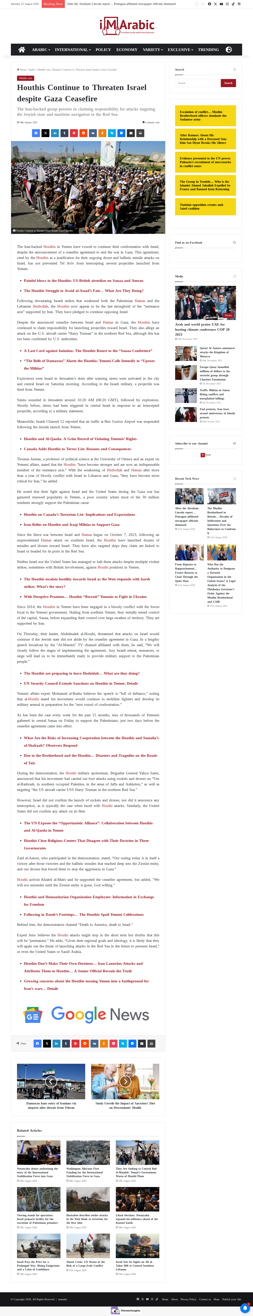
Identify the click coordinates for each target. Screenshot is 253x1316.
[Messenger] (121, 133)
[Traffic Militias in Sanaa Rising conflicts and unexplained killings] (186, 395)
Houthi (103, 567)
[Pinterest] (74, 133)
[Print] (140, 133)
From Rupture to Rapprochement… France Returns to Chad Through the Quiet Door (186, 573)
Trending (208, 49)
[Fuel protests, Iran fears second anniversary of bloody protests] (186, 414)
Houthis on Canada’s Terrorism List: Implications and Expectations (79, 514)
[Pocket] (113, 1044)
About (174, 1299)
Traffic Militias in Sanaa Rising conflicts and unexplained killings (215, 394)
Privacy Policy (188, 1299)
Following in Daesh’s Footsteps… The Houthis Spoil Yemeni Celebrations (84, 914)
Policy (103, 49)
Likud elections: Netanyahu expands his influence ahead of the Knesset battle (137, 1219)
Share (217, 1299)
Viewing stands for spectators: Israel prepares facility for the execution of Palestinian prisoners (37, 1219)
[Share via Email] (131, 133)
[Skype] (112, 133)
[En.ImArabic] (126, 26)
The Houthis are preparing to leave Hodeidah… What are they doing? (82, 673)
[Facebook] (36, 133)
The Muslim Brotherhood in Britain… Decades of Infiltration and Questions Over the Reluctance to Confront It (221, 521)
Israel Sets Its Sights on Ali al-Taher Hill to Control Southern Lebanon (135, 1265)
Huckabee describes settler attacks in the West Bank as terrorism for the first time (87, 1219)
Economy (126, 49)
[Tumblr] (64, 133)
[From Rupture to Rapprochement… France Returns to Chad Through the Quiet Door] (189, 552)
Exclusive (179, 49)
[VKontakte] (93, 133)
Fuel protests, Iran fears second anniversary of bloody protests (217, 413)
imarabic (62, 1299)
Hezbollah (39, 306)
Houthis (49, 246)
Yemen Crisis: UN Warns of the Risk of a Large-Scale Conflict (85, 1263)
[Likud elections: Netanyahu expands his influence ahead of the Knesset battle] (137, 1199)
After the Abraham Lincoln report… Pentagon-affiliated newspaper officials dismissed (121, 4)
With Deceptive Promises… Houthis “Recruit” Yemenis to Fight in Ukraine (85, 596)
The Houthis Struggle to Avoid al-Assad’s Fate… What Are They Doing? (84, 290)
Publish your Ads (231, 1299)
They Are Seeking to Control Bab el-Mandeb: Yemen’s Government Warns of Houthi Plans (136, 1172)
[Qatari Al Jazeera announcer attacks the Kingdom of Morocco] (186, 353)
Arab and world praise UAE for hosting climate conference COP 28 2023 (202, 329)
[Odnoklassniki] (102, 133)
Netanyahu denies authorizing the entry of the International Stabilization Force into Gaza (37, 1172)
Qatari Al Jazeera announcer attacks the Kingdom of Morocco (217, 352)
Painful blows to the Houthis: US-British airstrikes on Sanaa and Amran (83, 280)
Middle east (44, 69)
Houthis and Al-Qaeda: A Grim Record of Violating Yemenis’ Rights (80, 438)
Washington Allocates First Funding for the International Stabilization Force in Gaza (84, 1172)
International (71, 49)
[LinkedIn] (55, 133)
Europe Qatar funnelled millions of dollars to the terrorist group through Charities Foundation (215, 373)
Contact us (205, 1299)
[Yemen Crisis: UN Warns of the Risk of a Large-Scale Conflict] (88, 1246)
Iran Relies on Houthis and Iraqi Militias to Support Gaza (72, 524)
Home (22, 69)
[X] (45, 133)
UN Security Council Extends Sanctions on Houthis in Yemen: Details (81, 683)
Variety (151, 49)
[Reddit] (83, 133)
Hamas (140, 300)
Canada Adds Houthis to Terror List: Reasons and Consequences (77, 448)
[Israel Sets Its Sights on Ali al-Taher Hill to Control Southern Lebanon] (137, 1246)
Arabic (39, 49)
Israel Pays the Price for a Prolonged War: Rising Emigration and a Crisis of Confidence (38, 1265)
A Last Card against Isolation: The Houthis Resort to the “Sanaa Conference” (88, 350)
